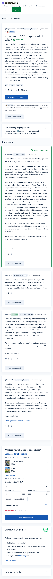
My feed (5, 18)
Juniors (17, 18)
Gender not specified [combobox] (15, 499)
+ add (46, 504)
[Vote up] (6, 90)
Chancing (16, 6)
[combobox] (32, 90)
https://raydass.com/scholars (17, 420)
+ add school (10, 475)
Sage (6, 6)
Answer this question (16, 97)
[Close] (45, 129)
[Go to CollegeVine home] (10, 2)
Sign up (16, 10)
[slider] (44, 484)
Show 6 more (10, 560)
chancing (22, 555)
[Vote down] (11, 90)
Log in (6, 10)
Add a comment (14, 116)
